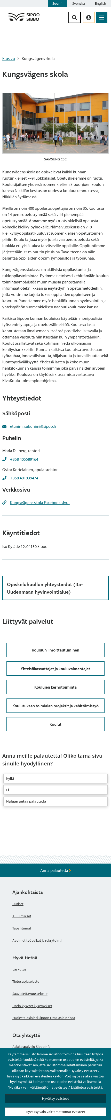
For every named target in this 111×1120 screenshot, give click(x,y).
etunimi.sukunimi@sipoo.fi (33, 426)
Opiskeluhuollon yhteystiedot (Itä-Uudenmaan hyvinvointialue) (45, 588)
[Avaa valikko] (101, 17)
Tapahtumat (21, 928)
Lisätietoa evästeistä (86, 1087)
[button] (55, 778)
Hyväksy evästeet (55, 1098)
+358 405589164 (24, 459)
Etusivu (8, 58)
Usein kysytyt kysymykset (32, 1005)
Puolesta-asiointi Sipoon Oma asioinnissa (43, 1017)
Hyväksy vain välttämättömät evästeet (55, 1111)
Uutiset (17, 903)
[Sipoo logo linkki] (24, 20)
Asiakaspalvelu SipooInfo (31, 1046)
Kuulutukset (21, 916)
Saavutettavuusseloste (29, 993)
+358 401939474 (24, 477)
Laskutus (19, 969)
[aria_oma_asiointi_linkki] (88, 17)
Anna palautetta (54, 870)
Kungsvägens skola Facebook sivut (40, 502)
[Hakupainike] (74, 17)
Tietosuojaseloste (25, 981)
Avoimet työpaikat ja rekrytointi (36, 940)
